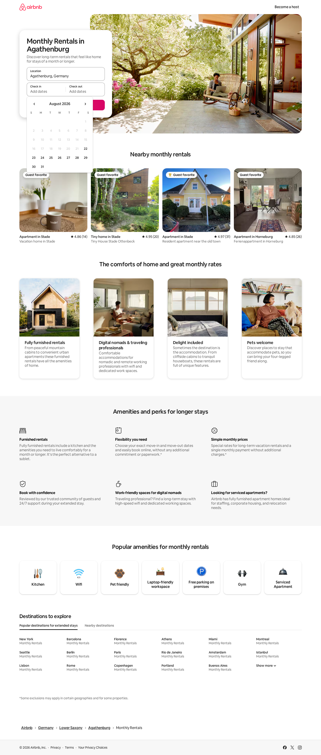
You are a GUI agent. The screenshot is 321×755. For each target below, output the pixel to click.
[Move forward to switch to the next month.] (85, 104)
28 (77, 158)
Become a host (287, 7)
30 (34, 167)
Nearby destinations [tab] (99, 625)
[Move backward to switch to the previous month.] (34, 104)
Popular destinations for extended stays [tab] (48, 625)
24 (42, 158)
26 (59, 158)
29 (85, 158)
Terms (69, 747)
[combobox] (65, 76)
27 (68, 158)
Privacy (56, 747)
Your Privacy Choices (92, 747)
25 (51, 158)
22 (85, 149)
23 (34, 158)
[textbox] (46, 91)
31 (42, 167)
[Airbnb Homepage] (30, 7)
